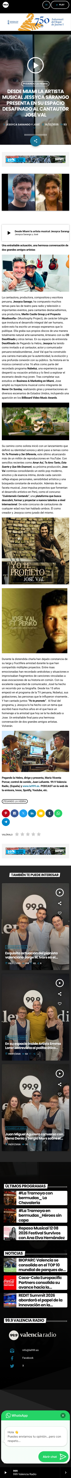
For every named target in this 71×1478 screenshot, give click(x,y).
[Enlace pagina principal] (5, 5)
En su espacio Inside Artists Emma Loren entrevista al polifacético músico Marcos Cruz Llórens (33, 1047)
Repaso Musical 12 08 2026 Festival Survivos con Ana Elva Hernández (42, 1233)
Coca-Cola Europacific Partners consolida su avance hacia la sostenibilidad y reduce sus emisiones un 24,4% (41, 1287)
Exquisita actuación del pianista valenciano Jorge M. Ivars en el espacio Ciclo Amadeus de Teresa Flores (33, 959)
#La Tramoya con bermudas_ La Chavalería (36, 1197)
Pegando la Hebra (35, 83)
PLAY (60, 4)
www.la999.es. (31, 786)
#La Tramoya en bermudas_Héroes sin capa (40, 1215)
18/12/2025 (50, 124)
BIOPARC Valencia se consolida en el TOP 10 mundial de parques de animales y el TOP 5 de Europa (41, 1269)
